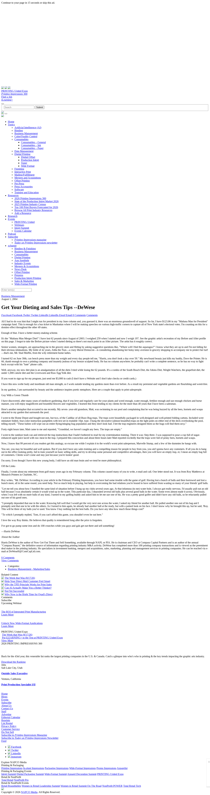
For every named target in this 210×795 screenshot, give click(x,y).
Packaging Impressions (57, 768)
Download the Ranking (13, 662)
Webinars (19, 225)
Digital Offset (28, 157)
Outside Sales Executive (14, 673)
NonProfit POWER (112, 786)
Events (11, 219)
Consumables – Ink (31, 145)
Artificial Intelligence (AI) (27, 127)
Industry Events (22, 263)
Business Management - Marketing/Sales (29, 569)
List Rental (7, 723)
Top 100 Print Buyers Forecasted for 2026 (36, 207)
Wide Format (27, 166)
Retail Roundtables (11, 786)
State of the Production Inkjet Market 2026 (36, 201)
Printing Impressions (11, 768)
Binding (18, 130)
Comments (92, 315)
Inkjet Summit (21, 228)
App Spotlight (21, 260)
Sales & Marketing (24, 281)
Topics (11, 124)
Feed (3, 741)
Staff (3, 711)
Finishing (19, 168)
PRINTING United (24, 222)
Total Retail (7, 780)
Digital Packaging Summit (30, 774)
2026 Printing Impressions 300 (30, 198)
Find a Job (6, 96)
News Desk (20, 269)
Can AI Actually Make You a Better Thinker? (28, 587)
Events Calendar (23, 230)
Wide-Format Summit (55, 774)
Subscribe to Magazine (24, 735)
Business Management (26, 133)
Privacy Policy (8, 726)
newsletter (35, 242)
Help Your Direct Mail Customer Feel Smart (27, 581)
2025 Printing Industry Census (30, 204)
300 (14, 94)
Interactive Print (22, 171)
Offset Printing (22, 180)
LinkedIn (15, 753)
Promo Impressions (106, 768)
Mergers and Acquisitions (27, 177)
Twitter (14, 750)
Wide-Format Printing (25, 284)
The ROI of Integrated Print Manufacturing (23, 611)
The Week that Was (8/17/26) (20, 578)
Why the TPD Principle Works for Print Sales (28, 584)
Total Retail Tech (132, 786)
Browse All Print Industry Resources (33, 210)
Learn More (7, 614)
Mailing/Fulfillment (24, 174)
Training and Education (26, 192)
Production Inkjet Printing (27, 278)
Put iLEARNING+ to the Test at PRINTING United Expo (32, 637)
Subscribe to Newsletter (29, 738)
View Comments (10, 560)
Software (19, 189)
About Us (6, 705)
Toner (24, 163)
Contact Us (7, 708)
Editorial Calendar (10, 717)
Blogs (4, 696)
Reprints (5, 720)
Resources (13, 195)
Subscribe (13, 236)
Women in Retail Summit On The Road (81, 786)
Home (11, 121)
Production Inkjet (30, 160)
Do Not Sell (7, 732)
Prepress (18, 275)
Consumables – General (33, 142)
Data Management (23, 151)
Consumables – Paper (32, 148)
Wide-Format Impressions (82, 768)
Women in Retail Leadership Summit (41, 786)
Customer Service (10, 729)
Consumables (21, 139)
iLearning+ (7, 99)
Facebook (15, 746)
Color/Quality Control (25, 136)
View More (7, 640)
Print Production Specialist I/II (18, 684)
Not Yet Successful (14, 591)
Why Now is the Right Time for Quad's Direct (28, 594)
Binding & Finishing (25, 248)
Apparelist (122, 768)
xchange (12, 245)
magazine (30, 239)
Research (12, 216)
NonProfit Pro (21, 780)
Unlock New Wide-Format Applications (22, 623)
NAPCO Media (29, 792)
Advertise (6, 714)
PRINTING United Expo (14, 91)
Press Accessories (23, 186)
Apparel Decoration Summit (81, 774)
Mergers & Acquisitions (26, 266)
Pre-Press (19, 183)
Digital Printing (22, 154)
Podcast (12, 233)
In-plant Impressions (33, 768)
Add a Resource (22, 213)
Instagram (15, 756)
